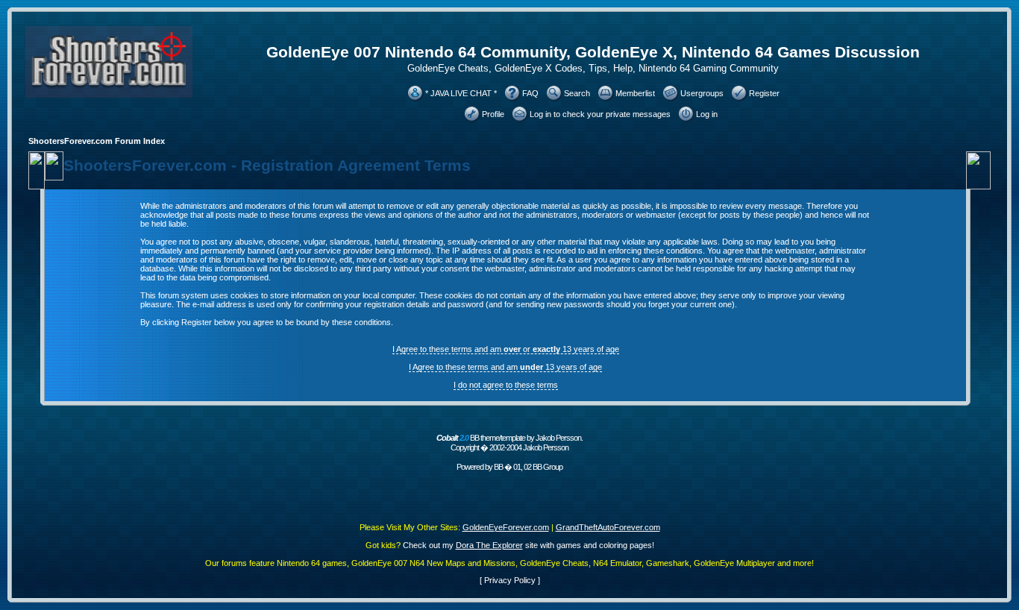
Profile (493, 114)
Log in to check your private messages (600, 114)
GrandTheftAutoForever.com (608, 527)
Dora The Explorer (489, 545)
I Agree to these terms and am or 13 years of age (505, 349)
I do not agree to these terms (506, 384)
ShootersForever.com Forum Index (96, 140)
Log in (707, 114)
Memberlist (635, 93)
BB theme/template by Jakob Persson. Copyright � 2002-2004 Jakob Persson (509, 442)
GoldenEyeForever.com (506, 527)
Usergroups (702, 93)
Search (577, 93)
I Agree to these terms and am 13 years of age (505, 366)
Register (764, 93)
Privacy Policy (510, 580)
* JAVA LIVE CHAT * (461, 93)
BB (498, 466)
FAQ (530, 93)
